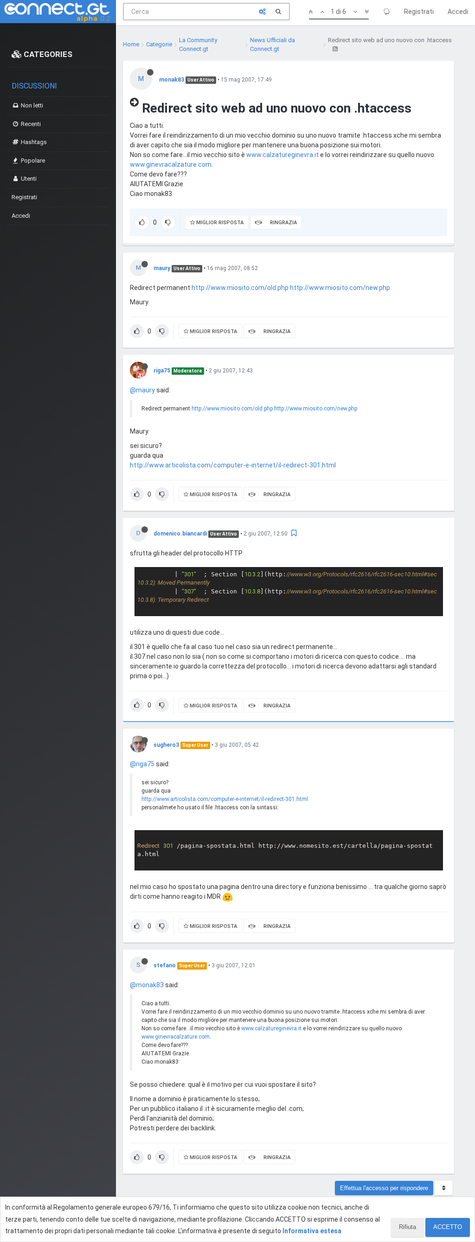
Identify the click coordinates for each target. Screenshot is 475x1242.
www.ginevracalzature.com (171, 164)
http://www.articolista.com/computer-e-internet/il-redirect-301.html (233, 465)
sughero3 (166, 745)
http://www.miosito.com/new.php (340, 287)
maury (162, 268)
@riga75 (142, 764)
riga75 (162, 370)
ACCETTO (447, 1226)
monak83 (171, 79)
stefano (165, 965)
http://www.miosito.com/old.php (240, 287)
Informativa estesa (311, 1231)
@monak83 (147, 985)
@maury (142, 390)
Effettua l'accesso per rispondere (384, 1188)
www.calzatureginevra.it (282, 154)
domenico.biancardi (180, 533)
